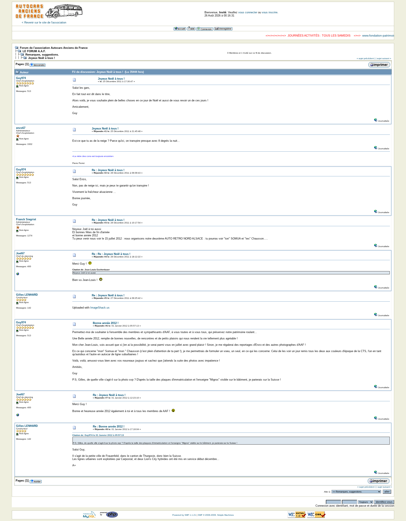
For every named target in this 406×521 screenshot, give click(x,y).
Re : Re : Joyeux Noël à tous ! (111, 254)
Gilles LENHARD (27, 294)
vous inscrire (269, 12)
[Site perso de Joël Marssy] (17, 275)
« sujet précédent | (366, 58)
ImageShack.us (100, 307)
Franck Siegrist (26, 219)
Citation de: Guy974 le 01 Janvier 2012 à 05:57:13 (98, 435)
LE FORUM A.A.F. (34, 51)
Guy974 (21, 78)
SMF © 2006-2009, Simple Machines (216, 515)
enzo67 (20, 127)
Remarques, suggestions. (42, 54)
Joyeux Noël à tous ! (41, 58)
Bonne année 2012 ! (105, 323)
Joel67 (20, 253)
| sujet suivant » (383, 58)
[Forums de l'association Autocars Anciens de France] (49, 20)
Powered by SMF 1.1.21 (184, 515)
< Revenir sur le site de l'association (44, 22)
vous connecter (247, 12)
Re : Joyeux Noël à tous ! (108, 170)
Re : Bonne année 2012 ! (108, 426)
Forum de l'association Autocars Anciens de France (54, 47)
